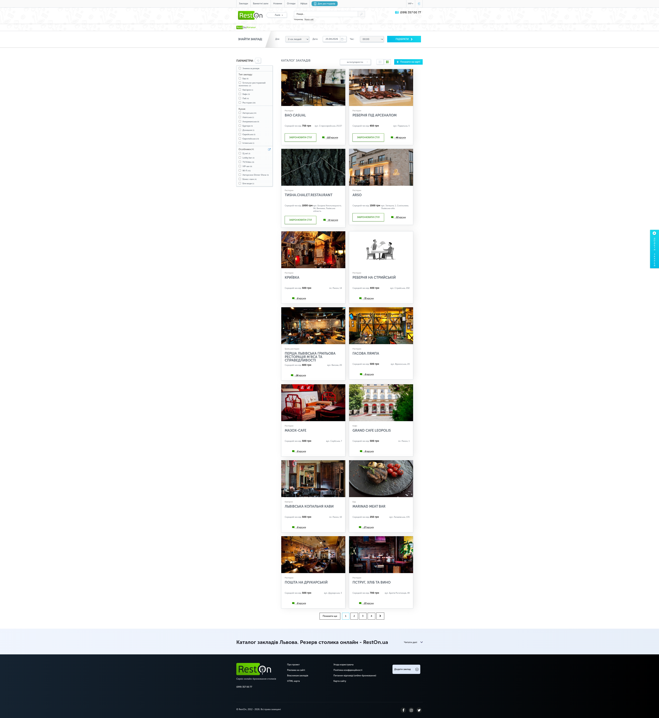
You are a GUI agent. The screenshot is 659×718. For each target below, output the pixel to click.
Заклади (243, 3)
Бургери (247, 126)
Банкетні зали (260, 3)
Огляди (291, 3)
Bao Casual (295, 115)
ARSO (357, 195)
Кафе (246, 94)
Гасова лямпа (365, 353)
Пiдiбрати (402, 39)
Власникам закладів (297, 675)
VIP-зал (247, 166)
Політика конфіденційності (347, 670)
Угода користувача (343, 664)
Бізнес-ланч (249, 179)
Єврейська (248, 134)
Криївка (292, 277)
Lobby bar (248, 158)
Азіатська (248, 117)
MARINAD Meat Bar (368, 506)
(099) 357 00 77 (410, 12)
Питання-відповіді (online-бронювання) (354, 675)
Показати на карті (410, 61)
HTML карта (293, 681)
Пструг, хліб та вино (371, 582)
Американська (250, 121)
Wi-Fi (246, 170)
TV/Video (248, 162)
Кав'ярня (247, 90)
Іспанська (248, 143)
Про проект (293, 664)
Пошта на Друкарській (306, 582)
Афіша (303, 3)
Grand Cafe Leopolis (371, 430)
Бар (245, 78)
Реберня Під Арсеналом (374, 115)
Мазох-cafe (309, 20)
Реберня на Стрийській (374, 277)
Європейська (250, 139)
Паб (245, 98)
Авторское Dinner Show (255, 175)
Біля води (248, 183)
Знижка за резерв (250, 68)
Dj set (246, 153)
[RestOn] (241, 27)
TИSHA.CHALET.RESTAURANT (308, 195)
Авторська (249, 113)
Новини (277, 3)
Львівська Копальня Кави (309, 506)
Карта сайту (339, 681)
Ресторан (249, 103)
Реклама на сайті (296, 670)
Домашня (248, 130)
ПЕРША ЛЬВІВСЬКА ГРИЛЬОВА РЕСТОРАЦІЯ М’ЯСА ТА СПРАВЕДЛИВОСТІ (310, 357)
